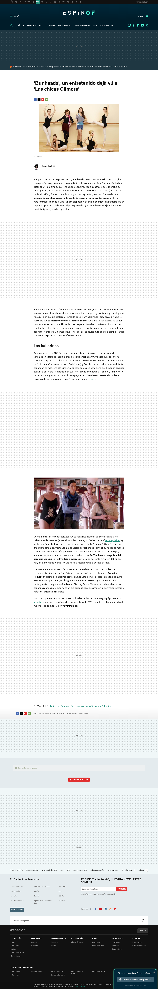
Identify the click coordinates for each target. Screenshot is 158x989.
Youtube (142, 25)
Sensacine (54, 942)
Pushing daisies (112, 540)
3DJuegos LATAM (36, 971)
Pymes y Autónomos (139, 946)
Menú (16, 16)
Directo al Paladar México (77, 972)
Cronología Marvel (128, 870)
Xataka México (15, 971)
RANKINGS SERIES (82, 25)
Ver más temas (17, 910)
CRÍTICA (20, 25)
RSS (110, 908)
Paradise (124, 67)
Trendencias (116, 942)
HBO (73, 67)
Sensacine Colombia (58, 975)
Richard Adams (103, 67)
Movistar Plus (15, 891)
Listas (60, 891)
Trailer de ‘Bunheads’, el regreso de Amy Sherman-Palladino (80, 706)
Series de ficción (48, 713)
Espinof (79, 12)
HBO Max (61, 896)
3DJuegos (34, 942)
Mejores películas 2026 (49, 870)
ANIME (52, 25)
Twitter (146, 25)
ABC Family (73, 713)
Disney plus (62, 886)
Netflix (92, 67)
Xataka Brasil (15, 975)
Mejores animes (113, 870)
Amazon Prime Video (41, 886)
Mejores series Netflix (97, 870)
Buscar (143, 920)
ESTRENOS (31, 25)
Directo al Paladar (77, 942)
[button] (48, 166)
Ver (80, 780)
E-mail (46, 99)
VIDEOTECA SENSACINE (103, 25)
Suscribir (122, 889)
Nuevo (141, 16)
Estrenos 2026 (65, 870)
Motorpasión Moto (98, 946)
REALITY (42, 25)
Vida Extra (34, 946)
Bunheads (85, 713)
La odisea (37, 896)
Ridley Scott (32, 67)
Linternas (65, 67)
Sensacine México (57, 971)
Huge (92, 379)
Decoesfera (115, 946)
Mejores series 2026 (32, 870)
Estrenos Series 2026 (80, 870)
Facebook (133, 25)
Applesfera (14, 949)
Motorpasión (96, 942)
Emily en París (54, 67)
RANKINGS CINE (65, 25)
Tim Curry (42, 67)
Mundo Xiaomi (15, 956)
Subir (141, 931)
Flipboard (138, 25)
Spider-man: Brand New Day (42, 901)
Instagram (129, 25)
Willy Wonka (82, 67)
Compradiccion (117, 949)
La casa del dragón (17, 900)
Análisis (62, 713)
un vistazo (39, 602)
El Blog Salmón (137, 942)
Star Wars (114, 67)
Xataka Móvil (15, 946)
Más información (79, 986)
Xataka (13, 942)
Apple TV (14, 896)
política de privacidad (109, 894)
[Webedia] (17, 929)
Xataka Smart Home (17, 952)
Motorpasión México (98, 971)
